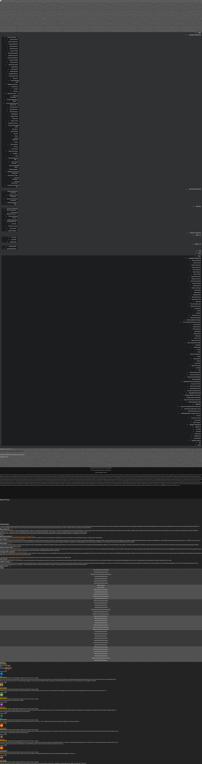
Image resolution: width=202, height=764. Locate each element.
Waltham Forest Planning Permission (100, 614)
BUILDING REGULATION (195, 189)
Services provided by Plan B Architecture (12, 209)
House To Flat (14, 120)
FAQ (200, 251)
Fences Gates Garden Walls (14, 126)
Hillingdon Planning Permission (101, 625)
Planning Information (14, 96)
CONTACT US (197, 244)
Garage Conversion (13, 55)
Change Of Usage (13, 60)
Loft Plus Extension (13, 41)
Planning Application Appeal (12, 100)
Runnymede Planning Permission (100, 649)
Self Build (15, 153)
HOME (199, 32)
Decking (16, 146)
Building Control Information (13, 196)
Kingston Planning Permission (101, 616)
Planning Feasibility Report (14, 166)
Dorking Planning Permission (100, 598)
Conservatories (14, 144)
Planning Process (11, 93)
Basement (15, 78)
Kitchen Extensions (13, 53)
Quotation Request (11, 248)
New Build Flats (14, 71)
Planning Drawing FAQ (13, 158)
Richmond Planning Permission (101, 600)
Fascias (16, 142)
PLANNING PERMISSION (195, 35)
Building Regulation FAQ (13, 203)
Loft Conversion (14, 39)
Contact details (12, 246)
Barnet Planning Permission (101, 644)
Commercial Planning (14, 162)
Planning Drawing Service (13, 217)
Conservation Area (13, 76)
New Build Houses (13, 73)
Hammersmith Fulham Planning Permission (101, 609)
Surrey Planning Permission (101, 631)
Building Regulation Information (13, 192)
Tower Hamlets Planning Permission (101, 569)
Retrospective (14, 69)
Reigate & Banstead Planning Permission (101, 658)
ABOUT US (198, 235)
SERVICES (198, 206)
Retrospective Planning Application (13, 172)
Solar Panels (15, 149)
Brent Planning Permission (101, 636)
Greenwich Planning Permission (101, 594)
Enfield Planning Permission (101, 622)
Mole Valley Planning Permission (101, 642)
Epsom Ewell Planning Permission (100, 627)
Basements (15, 118)
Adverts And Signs (13, 64)
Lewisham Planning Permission (101, 640)
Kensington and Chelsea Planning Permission (101, 574)
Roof (16, 155)
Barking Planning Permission (100, 660)
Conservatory (14, 86)
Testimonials (13, 241)
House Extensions (13, 44)
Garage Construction (13, 84)
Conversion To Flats (13, 175)
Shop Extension (14, 62)
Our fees (14, 223)
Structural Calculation (15, 178)
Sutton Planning (101, 587)
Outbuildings (14, 66)
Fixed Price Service (13, 226)
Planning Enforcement (15, 182)
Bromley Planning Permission (101, 651)
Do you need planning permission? (12, 104)
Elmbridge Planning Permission (101, 647)
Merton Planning (101, 585)
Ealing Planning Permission (11, 451)
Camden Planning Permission (101, 655)
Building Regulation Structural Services (12, 220)
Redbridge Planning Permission (101, 589)
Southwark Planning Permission (101, 583)
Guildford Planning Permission (101, 633)
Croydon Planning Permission (101, 576)
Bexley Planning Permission (101, 620)
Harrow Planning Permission (101, 578)
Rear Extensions (14, 46)
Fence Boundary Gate (15, 81)
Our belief (13, 239)
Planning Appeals (13, 169)
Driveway (15, 91)
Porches (16, 89)
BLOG (199, 253)
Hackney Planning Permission (101, 638)
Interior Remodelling (13, 57)
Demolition (15, 129)
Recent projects (12, 230)
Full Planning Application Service (12, 213)
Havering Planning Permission (101, 591)
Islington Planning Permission (101, 603)
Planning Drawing (11, 37)
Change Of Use (14, 116)
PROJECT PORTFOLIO (195, 232)
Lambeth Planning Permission (101, 607)
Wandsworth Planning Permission (100, 596)
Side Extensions (14, 48)
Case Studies (13, 228)
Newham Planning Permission (101, 580)
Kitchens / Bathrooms (15, 139)
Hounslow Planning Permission (101, 572)
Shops (16, 136)
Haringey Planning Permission (101, 653)
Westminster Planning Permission (101, 611)
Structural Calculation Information (12, 199)
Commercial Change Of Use (13, 186)
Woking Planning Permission (100, 618)
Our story (13, 237)
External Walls (14, 131)
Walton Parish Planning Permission (101, 629)
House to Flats (14, 51)
